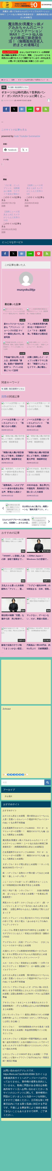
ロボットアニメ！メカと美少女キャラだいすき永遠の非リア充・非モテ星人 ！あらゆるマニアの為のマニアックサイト (26, 921)
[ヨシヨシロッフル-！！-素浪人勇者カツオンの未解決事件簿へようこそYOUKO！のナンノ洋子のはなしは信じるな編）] (26, 1018)
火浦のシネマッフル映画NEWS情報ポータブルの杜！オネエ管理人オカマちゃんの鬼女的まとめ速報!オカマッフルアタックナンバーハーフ (25, 954)
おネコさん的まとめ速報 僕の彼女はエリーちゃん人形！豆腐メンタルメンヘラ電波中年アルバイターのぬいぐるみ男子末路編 (26, 819)
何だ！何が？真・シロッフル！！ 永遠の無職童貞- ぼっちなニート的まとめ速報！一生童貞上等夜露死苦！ (26, 893)
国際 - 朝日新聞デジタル (19, 87)
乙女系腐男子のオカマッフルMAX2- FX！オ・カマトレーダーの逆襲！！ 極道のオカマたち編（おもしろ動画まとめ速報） (26, 831)
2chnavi (7, 709)
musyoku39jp (26, 289)
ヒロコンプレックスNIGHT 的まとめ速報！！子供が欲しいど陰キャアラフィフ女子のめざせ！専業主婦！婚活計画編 (26, 1057)
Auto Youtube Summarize (27, 136)
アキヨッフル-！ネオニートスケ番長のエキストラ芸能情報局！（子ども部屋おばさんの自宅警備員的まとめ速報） (26, 1006)
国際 (3, 87)
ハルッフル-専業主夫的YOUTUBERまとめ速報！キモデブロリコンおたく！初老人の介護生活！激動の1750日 (26, 933)
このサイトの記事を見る (14, 129)
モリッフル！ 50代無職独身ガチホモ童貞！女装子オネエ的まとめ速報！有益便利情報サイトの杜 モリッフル (26, 1030)
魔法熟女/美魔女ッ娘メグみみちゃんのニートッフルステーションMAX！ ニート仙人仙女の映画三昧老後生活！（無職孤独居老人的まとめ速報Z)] (25, 843)
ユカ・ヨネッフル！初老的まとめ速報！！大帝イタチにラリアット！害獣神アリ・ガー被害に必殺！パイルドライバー (26, 966)
